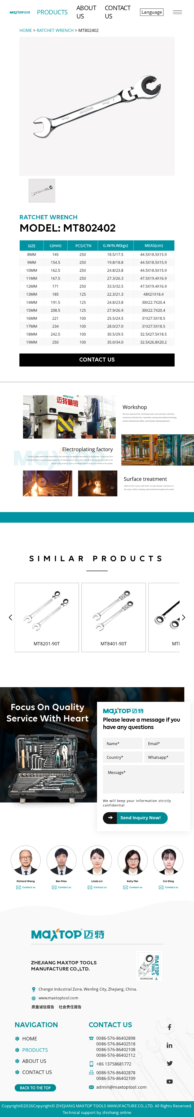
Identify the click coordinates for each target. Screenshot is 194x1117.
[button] (183, 617)
